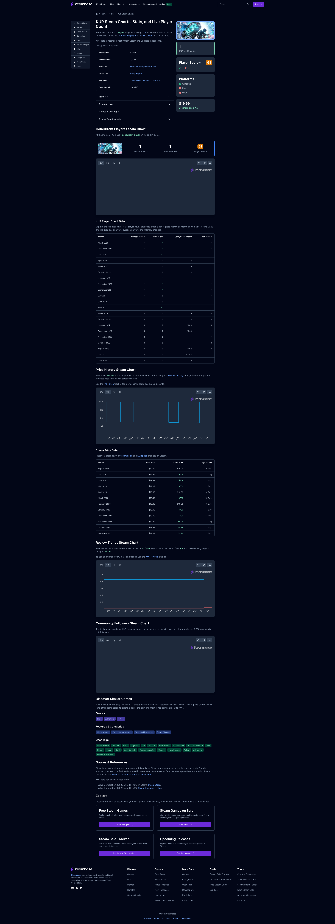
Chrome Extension (246, 874)
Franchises (187, 900)
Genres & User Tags (109, 111)
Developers (188, 890)
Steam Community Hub (149, 788)
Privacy (147, 918)
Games (105, 14)
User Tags (187, 884)
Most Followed (162, 884)
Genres (185, 874)
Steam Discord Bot (246, 879)
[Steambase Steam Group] (77, 888)
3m (107, 162)
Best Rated (160, 874)
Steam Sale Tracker (219, 874)
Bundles (131, 890)
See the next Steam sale (123, 853)
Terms (156, 918)
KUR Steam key (175, 375)
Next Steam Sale (245, 890)
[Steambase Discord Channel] (72, 888)
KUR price (109, 384)
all (120, 162)
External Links (106, 104)
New (112, 4)
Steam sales (126, 455)
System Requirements (110, 119)
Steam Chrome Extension (154, 4)
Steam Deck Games (164, 900)
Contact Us (186, 918)
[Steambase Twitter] (81, 888)
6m (108, 392)
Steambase (76, 875)
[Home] (97, 14)
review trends (145, 35)
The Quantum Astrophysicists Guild (145, 80)
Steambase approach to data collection (131, 774)
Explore (258, 4)
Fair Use (165, 918)
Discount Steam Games (221, 879)
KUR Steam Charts (126, 14)
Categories (187, 879)
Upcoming (121, 4)
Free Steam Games (219, 884)
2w (101, 162)
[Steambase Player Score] (200, 62)
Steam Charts (134, 895)
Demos (130, 884)
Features (103, 96)
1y (114, 162)
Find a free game (123, 825)
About (175, 918)
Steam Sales (134, 4)
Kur (112, 14)
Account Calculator (246, 895)
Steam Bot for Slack (247, 884)
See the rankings (184, 853)
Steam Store (154, 785)
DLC (129, 879)
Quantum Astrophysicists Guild (143, 66)
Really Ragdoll (136, 73)
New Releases (162, 890)
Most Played (101, 4)
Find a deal (184, 825)
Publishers (187, 895)
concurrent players (128, 35)
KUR (143, 32)
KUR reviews (152, 556)
